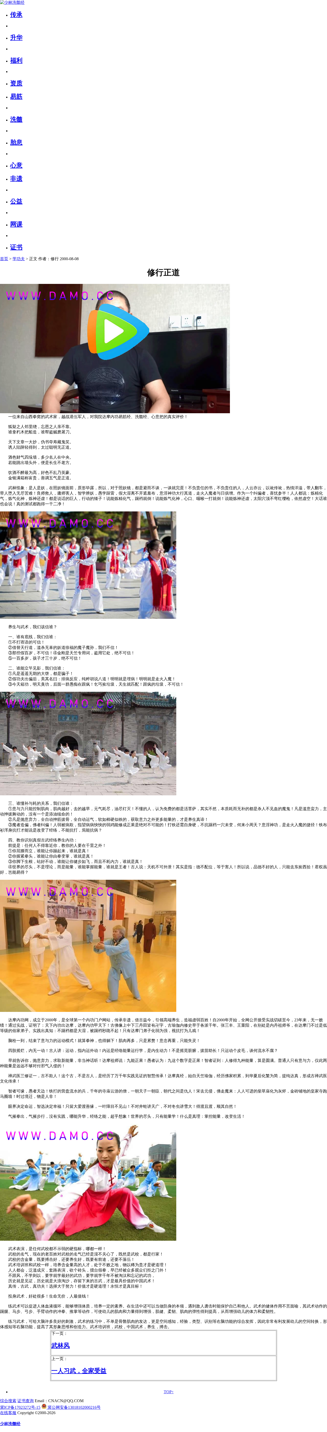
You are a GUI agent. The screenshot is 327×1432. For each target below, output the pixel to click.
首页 (4, 259)
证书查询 (25, 1401)
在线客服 (8, 1413)
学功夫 (19, 259)
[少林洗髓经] (12, 2)
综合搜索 (8, 1401)
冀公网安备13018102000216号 (73, 1407)
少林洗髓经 (10, 1424)
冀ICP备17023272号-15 (20, 1407)
